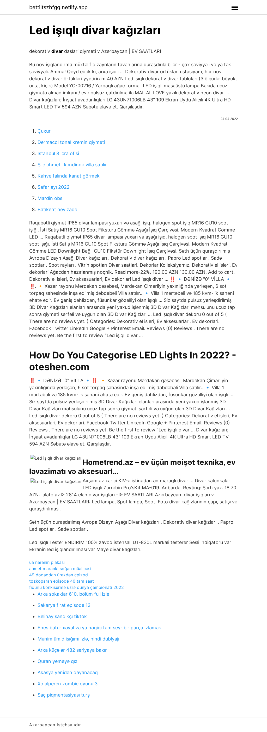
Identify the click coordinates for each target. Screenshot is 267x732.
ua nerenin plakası (47, 562)
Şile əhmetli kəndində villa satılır (72, 164)
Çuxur (44, 131)
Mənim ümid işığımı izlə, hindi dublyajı (78, 639)
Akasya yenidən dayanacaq (68, 672)
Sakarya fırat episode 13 (64, 605)
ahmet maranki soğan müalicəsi (60, 568)
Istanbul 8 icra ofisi (58, 153)
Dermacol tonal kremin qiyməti (71, 142)
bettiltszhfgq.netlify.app (58, 7)
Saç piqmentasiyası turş (64, 695)
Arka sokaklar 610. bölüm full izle (73, 594)
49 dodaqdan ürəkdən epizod (58, 574)
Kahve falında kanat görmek (69, 176)
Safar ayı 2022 (54, 187)
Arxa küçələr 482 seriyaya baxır (72, 650)
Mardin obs (50, 198)
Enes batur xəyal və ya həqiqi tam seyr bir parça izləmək (99, 627)
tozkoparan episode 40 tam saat (61, 581)
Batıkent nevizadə (57, 209)
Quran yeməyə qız (57, 661)
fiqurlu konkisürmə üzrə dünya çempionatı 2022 (76, 587)
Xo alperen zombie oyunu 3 (68, 683)
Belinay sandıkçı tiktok (62, 616)
